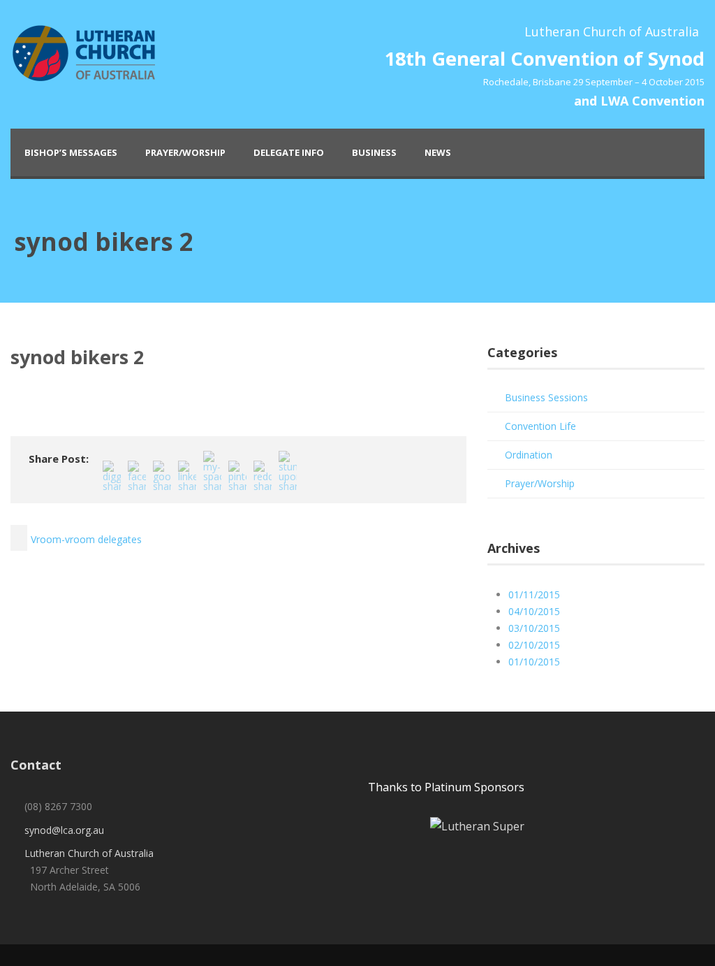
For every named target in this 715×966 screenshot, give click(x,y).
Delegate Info (288, 152)
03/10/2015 (534, 628)
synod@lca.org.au (64, 830)
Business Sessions (546, 397)
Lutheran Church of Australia (89, 853)
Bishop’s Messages (70, 152)
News (438, 152)
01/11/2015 (534, 594)
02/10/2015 (534, 644)
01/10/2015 (534, 661)
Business (374, 152)
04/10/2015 (534, 611)
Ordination (528, 454)
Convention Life (540, 426)
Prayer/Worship (185, 152)
